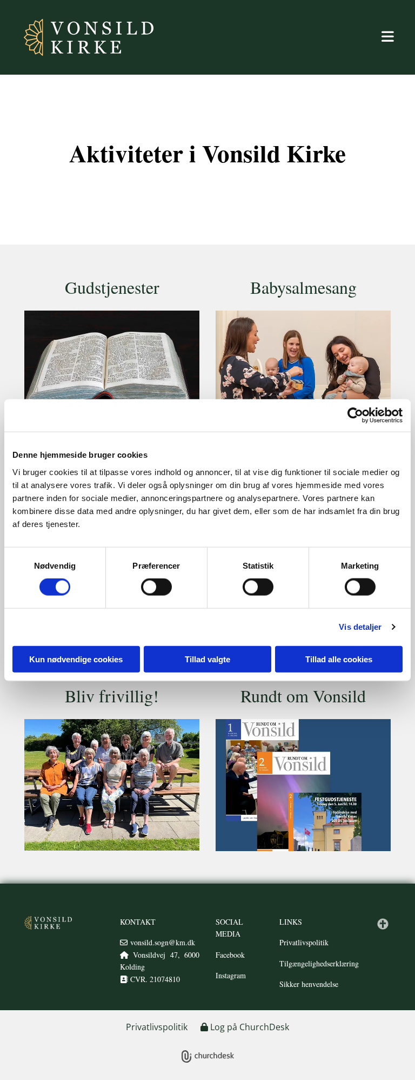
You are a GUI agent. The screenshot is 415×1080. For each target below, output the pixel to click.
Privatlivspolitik (304, 942)
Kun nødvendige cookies (76, 658)
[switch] (156, 587)
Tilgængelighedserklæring (319, 963)
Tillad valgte (207, 658)
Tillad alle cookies (338, 658)
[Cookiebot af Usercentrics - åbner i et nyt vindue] (355, 415)
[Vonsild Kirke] (78, 37)
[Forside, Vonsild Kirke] (48, 923)
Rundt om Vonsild (303, 695)
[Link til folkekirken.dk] (383, 924)
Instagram (231, 975)
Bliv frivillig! (112, 695)
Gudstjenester (112, 287)
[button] (272, 37)
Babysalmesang (303, 287)
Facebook (230, 955)
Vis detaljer (360, 626)
